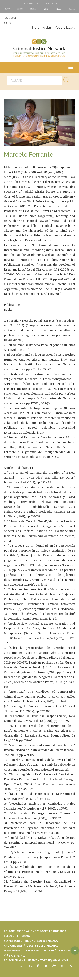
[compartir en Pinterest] (62, 966)
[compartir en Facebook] (37, 966)
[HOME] (39, 48)
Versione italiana (65, 27)
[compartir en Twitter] (46, 966)
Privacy (25, 936)
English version (41, 27)
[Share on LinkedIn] (70, 966)
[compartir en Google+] (54, 966)
